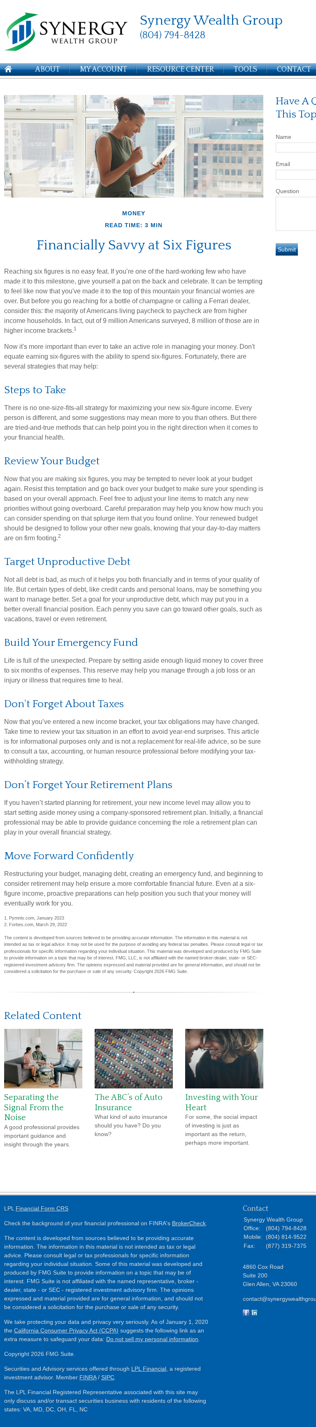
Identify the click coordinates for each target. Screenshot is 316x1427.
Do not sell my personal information (152, 1339)
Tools (245, 69)
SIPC (107, 1377)
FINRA (87, 1377)
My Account (103, 69)
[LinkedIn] (254, 1314)
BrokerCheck (189, 1223)
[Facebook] (246, 1314)
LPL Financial (148, 1368)
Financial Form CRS (42, 1208)
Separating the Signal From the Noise (34, 1107)
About (47, 69)
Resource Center (180, 69)
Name (283, 137)
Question (287, 191)
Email (283, 164)
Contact (294, 69)
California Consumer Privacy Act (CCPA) (66, 1330)
